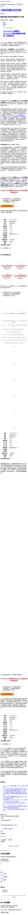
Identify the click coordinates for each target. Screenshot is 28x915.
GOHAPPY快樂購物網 (13, 116)
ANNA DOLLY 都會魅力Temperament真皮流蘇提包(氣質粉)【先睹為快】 (14, 33)
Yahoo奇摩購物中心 (20, 115)
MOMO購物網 (4, 116)
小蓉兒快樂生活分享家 (11, 10)
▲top (2, 831)
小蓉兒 (2, 817)
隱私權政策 (23, 895)
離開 (7, 912)
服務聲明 (14, 897)
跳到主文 (3, 13)
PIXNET (6, 895)
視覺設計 (11, 828)
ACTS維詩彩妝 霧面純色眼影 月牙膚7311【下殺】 (14, 790)
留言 (12, 825)
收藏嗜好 (11, 20)
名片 (4, 25)
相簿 (4, 22)
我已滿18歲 (3, 912)
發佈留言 (2, 841)
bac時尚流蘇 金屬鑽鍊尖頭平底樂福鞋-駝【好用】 (14, 792)
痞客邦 (8, 825)
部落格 (4, 24)
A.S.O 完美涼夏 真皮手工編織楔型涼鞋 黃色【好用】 (15, 789)
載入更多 (2, 833)
